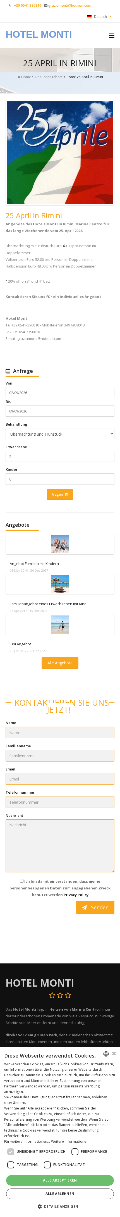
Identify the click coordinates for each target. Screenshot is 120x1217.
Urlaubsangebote (49, 77)
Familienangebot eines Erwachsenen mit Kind (48, 603)
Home (25, 77)
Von (9, 383)
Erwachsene (16, 446)
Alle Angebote (60, 662)
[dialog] (60, 1132)
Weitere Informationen (69, 1141)
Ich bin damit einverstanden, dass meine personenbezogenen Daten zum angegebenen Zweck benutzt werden (60, 888)
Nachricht (14, 815)
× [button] (114, 1054)
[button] (60, 1207)
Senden (98, 907)
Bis (8, 401)
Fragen (58, 494)
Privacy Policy (76, 894)
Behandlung (16, 424)
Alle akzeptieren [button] (60, 1180)
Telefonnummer (20, 792)
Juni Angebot (20, 643)
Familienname (18, 745)
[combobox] (106, 1054)
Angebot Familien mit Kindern (34, 563)
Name (11, 722)
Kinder (12, 469)
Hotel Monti (39, 34)
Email (10, 769)
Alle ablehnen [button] (59, 1193)
